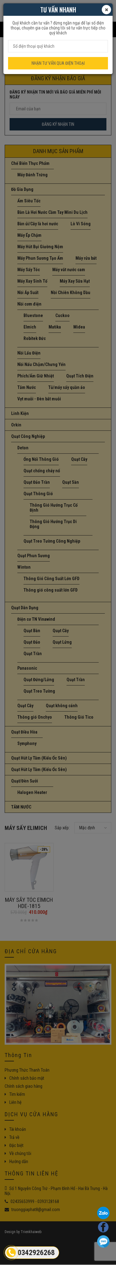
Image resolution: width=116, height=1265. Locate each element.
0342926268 (36, 1252)
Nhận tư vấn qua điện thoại (58, 63)
